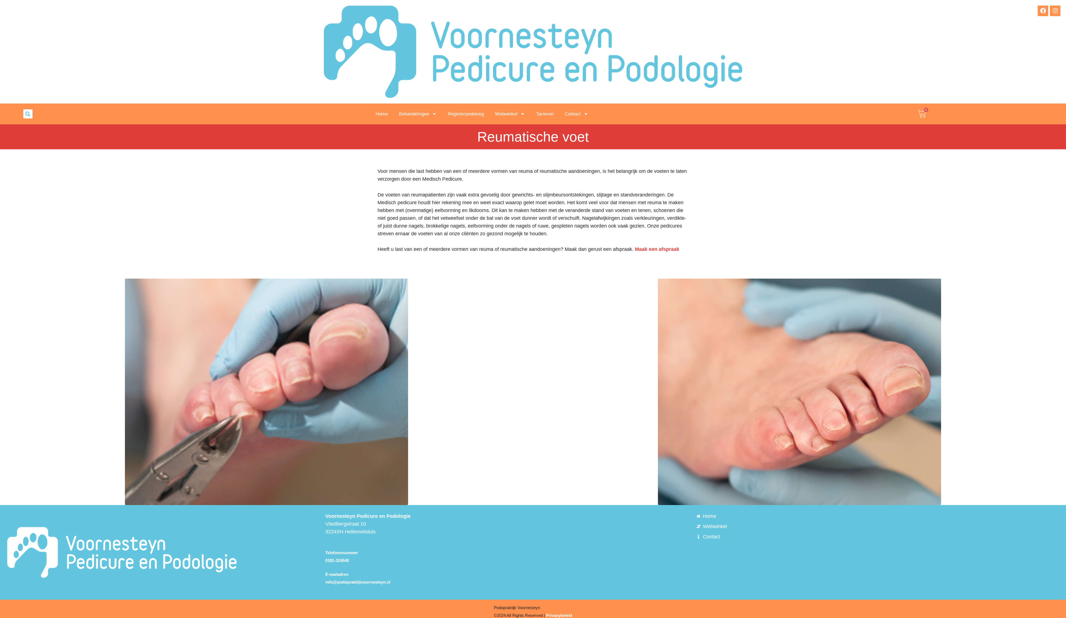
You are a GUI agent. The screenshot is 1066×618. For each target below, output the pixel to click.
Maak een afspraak (657, 249)
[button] (27, 113)
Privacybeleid (559, 615)
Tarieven (545, 114)
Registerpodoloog (466, 114)
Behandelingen (414, 114)
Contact (573, 114)
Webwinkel (506, 114)
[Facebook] (1043, 11)
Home (382, 114)
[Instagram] (1055, 11)
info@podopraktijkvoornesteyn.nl (357, 582)
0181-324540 (337, 560)
